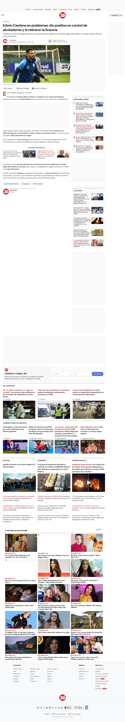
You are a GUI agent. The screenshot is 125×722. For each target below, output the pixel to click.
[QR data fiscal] (86, 709)
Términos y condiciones (101, 674)
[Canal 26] (62, 697)
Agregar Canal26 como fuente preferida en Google (60, 41)
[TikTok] (53, 708)
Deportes (6, 21)
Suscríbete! (97, 374)
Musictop (81, 679)
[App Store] (68, 707)
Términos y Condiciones (58, 714)
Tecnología (16, 681)
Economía (42, 460)
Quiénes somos (99, 669)
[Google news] (61, 708)
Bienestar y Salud (35, 669)
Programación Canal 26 (101, 681)
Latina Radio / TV (83, 671)
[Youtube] (47, 708)
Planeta (49, 676)
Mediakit (99, 679)
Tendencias (33, 681)
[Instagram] (41, 708)
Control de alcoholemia (11, 184)
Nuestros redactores (101, 683)
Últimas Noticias (17, 669)
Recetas (49, 679)
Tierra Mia (81, 674)
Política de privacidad (101, 676)
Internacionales (79, 460)
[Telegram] (59, 708)
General (32, 674)
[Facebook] (38, 708)
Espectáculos (17, 674)
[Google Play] (79, 707)
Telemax (81, 676)
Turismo (49, 681)
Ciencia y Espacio (52, 669)
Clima (14, 671)
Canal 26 (13, 40)
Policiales (15, 679)
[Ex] (44, 708)
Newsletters (100, 688)
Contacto (98, 671)
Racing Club (26, 184)
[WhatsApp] (56, 708)
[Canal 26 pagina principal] (62, 18)
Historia (49, 674)
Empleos (97, 686)
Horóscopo (16, 676)
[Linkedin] (50, 708)
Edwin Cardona (38, 184)
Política (6, 460)
